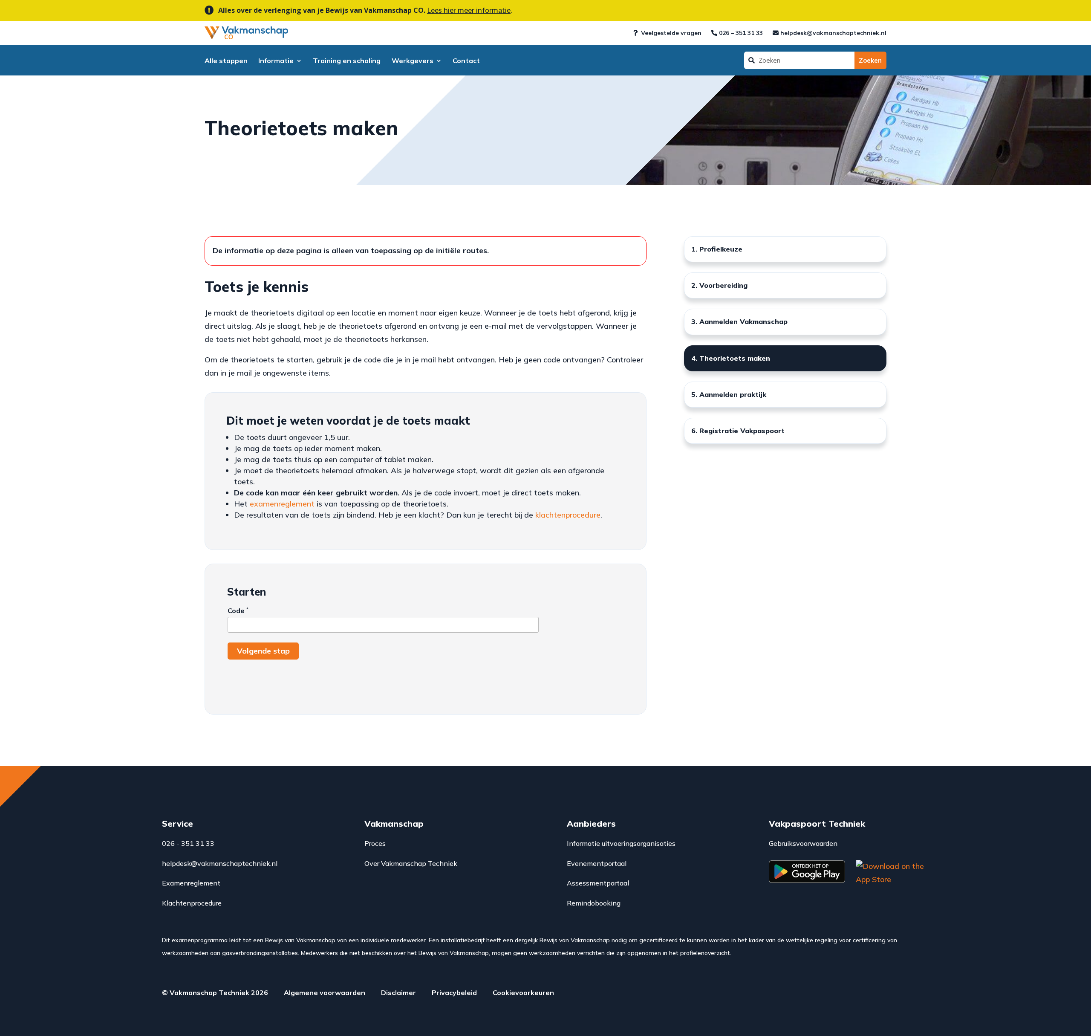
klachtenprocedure (567, 515)
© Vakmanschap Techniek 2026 (215, 992)
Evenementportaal (596, 863)
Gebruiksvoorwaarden (803, 843)
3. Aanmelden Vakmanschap (739, 321)
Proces (375, 843)
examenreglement (282, 504)
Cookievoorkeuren (523, 992)
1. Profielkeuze (716, 249)
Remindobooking (594, 903)
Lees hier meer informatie (469, 10)
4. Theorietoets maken (730, 358)
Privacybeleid (454, 992)
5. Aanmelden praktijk (728, 394)
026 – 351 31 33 (741, 33)
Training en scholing (347, 61)
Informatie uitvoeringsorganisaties (621, 843)
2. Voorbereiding (719, 285)
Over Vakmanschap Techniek (410, 863)
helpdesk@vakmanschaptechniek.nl (833, 33)
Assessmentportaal (598, 883)
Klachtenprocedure (192, 903)
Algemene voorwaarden (324, 992)
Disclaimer (398, 992)
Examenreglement (191, 883)
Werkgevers (412, 61)
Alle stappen (226, 61)
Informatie (276, 61)
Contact (466, 61)
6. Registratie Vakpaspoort (738, 430)
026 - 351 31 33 (188, 843)
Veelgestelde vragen (671, 33)
